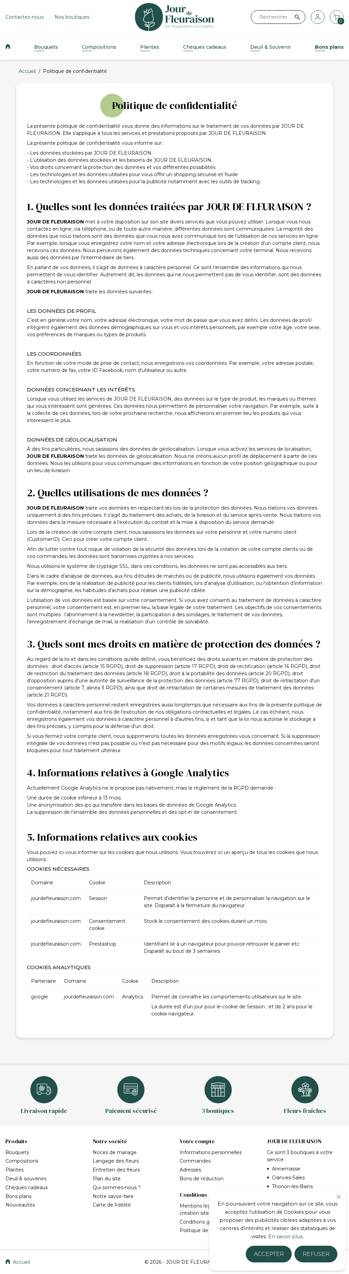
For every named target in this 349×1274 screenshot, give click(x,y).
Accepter (269, 1254)
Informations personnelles (211, 1152)
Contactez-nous (24, 17)
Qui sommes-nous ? (117, 1187)
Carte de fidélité (112, 1205)
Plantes (149, 47)
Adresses (190, 1170)
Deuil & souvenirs (25, 1179)
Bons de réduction (202, 1179)
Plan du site (107, 1179)
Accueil (21, 1262)
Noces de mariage (115, 1152)
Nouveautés (20, 1205)
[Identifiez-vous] (317, 17)
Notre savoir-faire (113, 1196)
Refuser (316, 1254)
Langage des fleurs (116, 1161)
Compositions (99, 47)
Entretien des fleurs (116, 1170)
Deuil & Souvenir (270, 47)
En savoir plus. (286, 1236)
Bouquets (46, 47)
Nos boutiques (72, 17)
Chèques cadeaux (204, 47)
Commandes (195, 1161)
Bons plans (329, 47)
